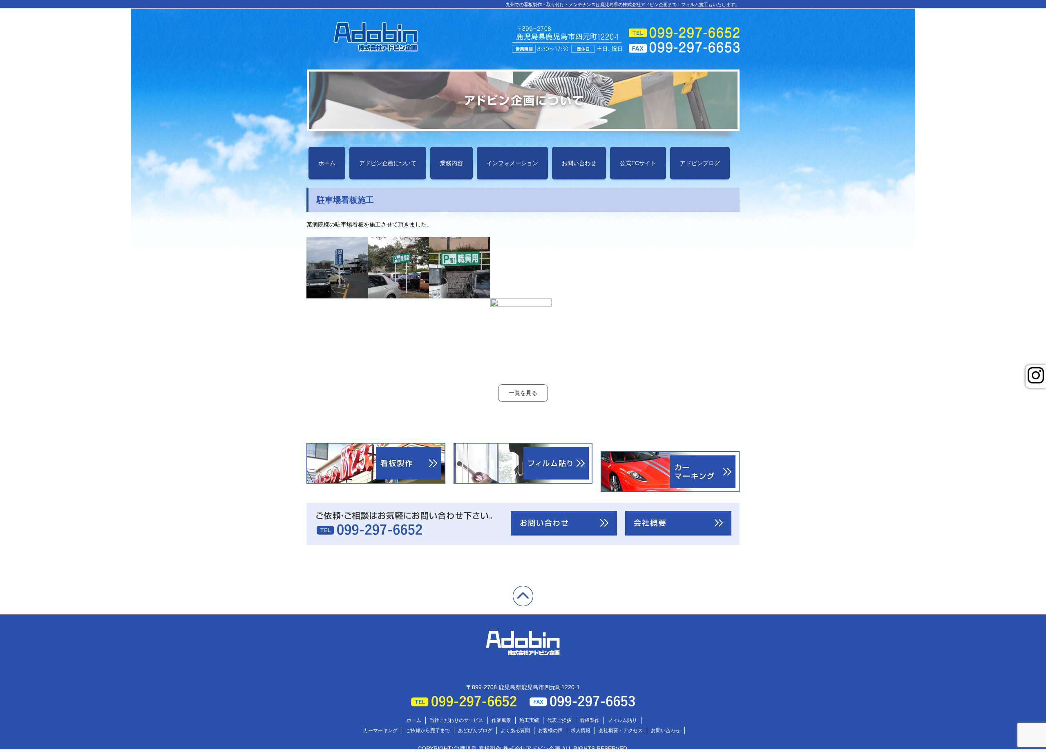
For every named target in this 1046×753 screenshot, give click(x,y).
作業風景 (501, 720)
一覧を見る (523, 393)
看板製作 (589, 720)
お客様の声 (550, 730)
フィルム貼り (622, 720)
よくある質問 (515, 730)
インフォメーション (512, 163)
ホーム (326, 163)
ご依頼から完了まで (428, 730)
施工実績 (529, 720)
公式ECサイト (638, 163)
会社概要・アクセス (621, 730)
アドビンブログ (700, 163)
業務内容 (451, 163)
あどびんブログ (475, 730)
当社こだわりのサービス (456, 720)
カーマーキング (380, 730)
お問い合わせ (579, 163)
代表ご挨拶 (559, 720)
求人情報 (580, 730)
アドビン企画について (387, 163)
